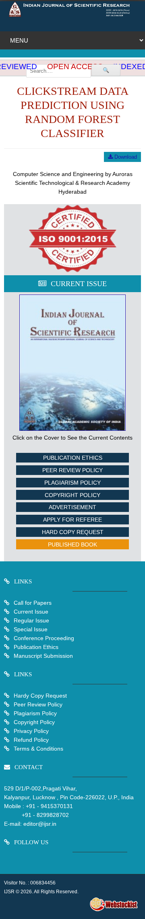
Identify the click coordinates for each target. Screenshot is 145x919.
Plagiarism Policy (72, 482)
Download (125, 157)
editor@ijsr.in (39, 824)
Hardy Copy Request (39, 695)
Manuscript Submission (42, 656)
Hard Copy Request (73, 532)
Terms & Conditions (37, 748)
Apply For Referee (72, 519)
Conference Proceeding (44, 638)
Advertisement (72, 507)
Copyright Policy (72, 495)
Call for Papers (33, 603)
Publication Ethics (72, 457)
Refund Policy (30, 740)
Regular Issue (31, 620)
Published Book (72, 544)
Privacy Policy (30, 731)
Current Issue (31, 611)
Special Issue (31, 629)
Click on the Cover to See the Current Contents (72, 437)
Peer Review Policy (72, 470)
